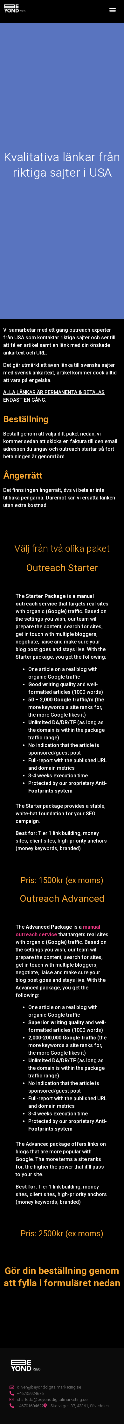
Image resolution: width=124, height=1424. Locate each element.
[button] (112, 10)
